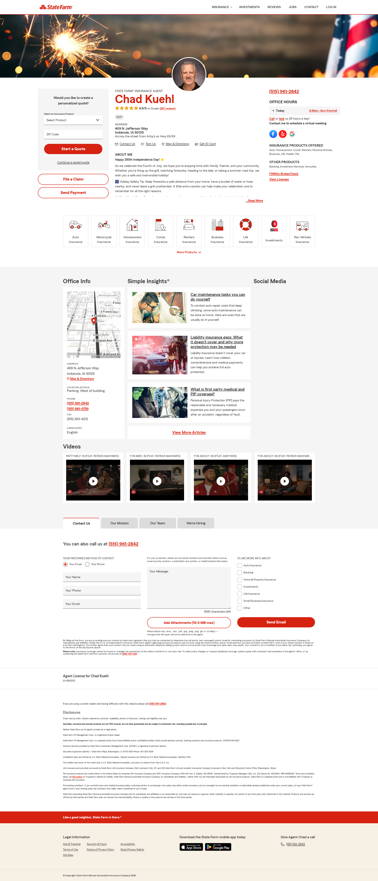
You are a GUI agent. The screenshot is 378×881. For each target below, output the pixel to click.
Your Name (72, 577)
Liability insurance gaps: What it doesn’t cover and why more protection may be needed (217, 342)
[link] (56, 7)
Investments (249, 7)
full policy (77, 777)
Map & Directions (82, 378)
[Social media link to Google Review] (292, 134)
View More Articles (189, 432)
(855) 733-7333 (129, 654)
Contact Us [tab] (81, 523)
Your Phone (98, 564)
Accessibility (127, 844)
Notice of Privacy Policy (100, 849)
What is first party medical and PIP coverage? (218, 391)
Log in (331, 7)
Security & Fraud (97, 844)
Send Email (276, 622)
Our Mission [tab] (119, 523)
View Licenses (279, 179)
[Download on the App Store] (191, 847)
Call (272, 118)
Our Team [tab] (157, 523)
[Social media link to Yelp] (283, 134)
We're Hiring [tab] (195, 523)
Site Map (68, 855)
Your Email (75, 564)
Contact (311, 7)
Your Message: (159, 571)
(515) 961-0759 (78, 408)
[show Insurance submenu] (230, 7)
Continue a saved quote (73, 162)
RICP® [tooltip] (119, 117)
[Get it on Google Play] (218, 847)
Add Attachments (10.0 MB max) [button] (189, 622)
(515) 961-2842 (284, 91)
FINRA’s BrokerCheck (283, 173)
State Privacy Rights (132, 849)
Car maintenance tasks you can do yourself (218, 297)
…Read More (254, 200)
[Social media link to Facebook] (273, 134)
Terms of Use (70, 849)
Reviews (274, 7)
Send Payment (73, 193)
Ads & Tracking (72, 844)
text (281, 118)
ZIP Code (52, 134)
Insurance (220, 7)
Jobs (292, 7)
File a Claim (73, 179)
